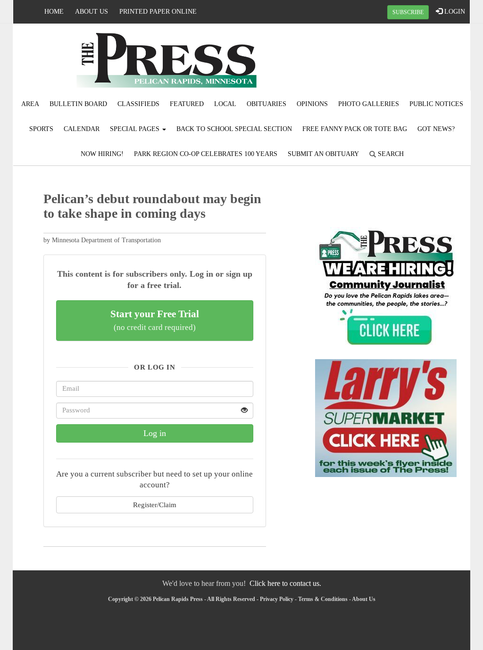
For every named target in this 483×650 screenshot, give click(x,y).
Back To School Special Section (234, 128)
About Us (91, 11)
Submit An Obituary (323, 153)
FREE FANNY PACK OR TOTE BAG (354, 128)
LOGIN (453, 11)
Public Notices (436, 103)
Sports (41, 128)
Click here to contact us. (285, 583)
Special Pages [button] (135, 128)
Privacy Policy (276, 599)
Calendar (82, 128)
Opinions (312, 103)
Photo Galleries (368, 103)
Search (390, 153)
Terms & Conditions (323, 599)
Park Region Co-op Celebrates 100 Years (205, 153)
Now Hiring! (102, 153)
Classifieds (138, 103)
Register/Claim (154, 505)
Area (30, 103)
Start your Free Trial (154, 320)
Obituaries (266, 103)
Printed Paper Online (158, 11)
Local (225, 103)
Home (54, 11)
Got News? (436, 128)
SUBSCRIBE (408, 12)
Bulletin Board (78, 103)
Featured (187, 103)
